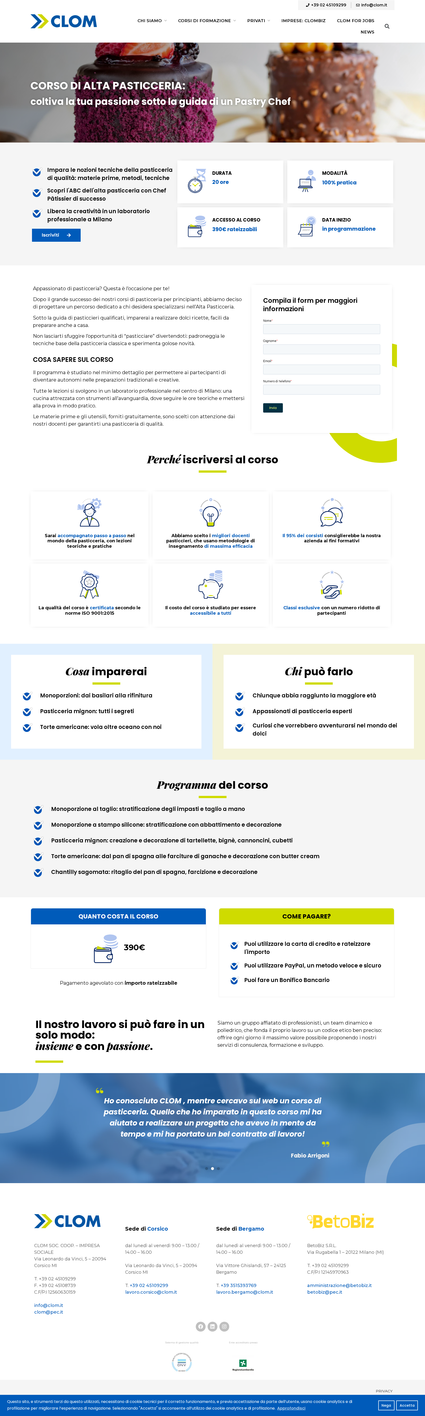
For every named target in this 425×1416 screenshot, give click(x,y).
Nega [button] (386, 1405)
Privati (256, 20)
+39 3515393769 (239, 1285)
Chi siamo (149, 20)
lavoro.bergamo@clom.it (244, 1292)
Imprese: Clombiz (303, 20)
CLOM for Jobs (355, 20)
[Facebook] (201, 1327)
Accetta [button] (407, 1405)
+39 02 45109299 (149, 1285)
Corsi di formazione (204, 20)
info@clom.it (48, 1305)
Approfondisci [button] (291, 1408)
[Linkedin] (212, 1327)
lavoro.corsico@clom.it (151, 1292)
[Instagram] (224, 1327)
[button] (56, 235)
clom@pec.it (48, 1312)
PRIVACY (384, 1391)
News (367, 32)
